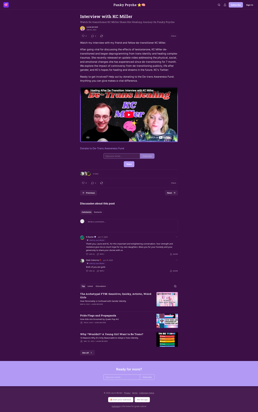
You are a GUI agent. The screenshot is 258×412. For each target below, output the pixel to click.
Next (169, 192)
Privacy (127, 393)
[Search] (219, 5)
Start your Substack (122, 399)
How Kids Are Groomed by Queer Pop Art (99, 319)
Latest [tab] (90, 286)
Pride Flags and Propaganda (98, 315)
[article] (129, 300)
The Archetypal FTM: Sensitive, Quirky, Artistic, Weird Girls (115, 295)
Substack (116, 406)
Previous (90, 192)
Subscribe (236, 4)
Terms (135, 393)
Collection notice (146, 393)
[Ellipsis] (176, 237)
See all (85, 352)
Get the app (142, 399)
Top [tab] (83, 286)
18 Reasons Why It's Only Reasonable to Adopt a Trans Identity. (109, 337)
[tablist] (91, 212)
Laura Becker (92, 27)
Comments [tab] (86, 212)
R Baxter (90, 236)
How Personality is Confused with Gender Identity (103, 301)
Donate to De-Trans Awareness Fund (102, 148)
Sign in (249, 4)
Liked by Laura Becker (97, 240)
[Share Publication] (225, 5)
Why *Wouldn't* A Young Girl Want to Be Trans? (111, 334)
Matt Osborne (92, 260)
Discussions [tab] (101, 286)
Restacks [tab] (98, 212)
